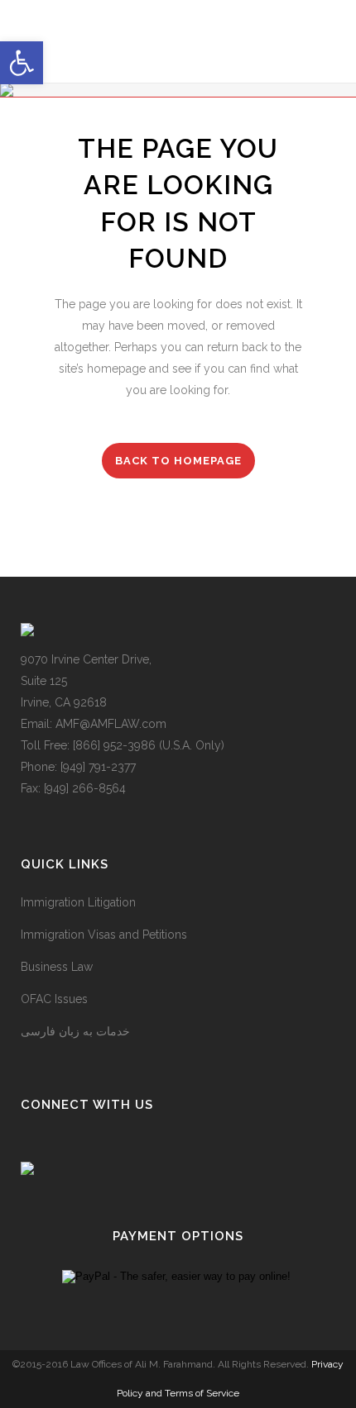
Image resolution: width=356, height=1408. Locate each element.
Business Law (57, 966)
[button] (21, 62)
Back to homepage (178, 460)
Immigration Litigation (78, 902)
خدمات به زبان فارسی (75, 1031)
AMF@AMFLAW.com (110, 723)
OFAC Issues (54, 999)
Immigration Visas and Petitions (104, 934)
